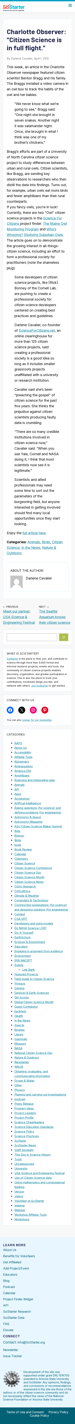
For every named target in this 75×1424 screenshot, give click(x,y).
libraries (19, 1030)
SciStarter (12, 658)
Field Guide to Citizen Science (34, 979)
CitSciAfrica (22, 891)
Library (18, 1034)
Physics (19, 1090)
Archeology (22, 798)
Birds (46, 542)
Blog (6, 1280)
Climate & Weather (26, 896)
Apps (17, 794)
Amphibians (22, 775)
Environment (22, 956)
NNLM (18, 1067)
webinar (19, 1205)
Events (18, 965)
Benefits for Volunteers (19, 1256)
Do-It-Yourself (23, 932)
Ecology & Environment (29, 942)
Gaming (19, 988)
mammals (20, 1039)
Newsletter (21, 1062)
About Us (20, 748)
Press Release (24, 1104)
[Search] (63, 637)
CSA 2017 (20, 919)
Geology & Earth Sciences (31, 993)
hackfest (20, 1011)
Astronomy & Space (27, 817)
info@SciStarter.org (31, 1342)
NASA (18, 1048)
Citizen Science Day (27, 872)
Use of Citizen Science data (33, 1178)
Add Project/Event (16, 1268)
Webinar (19, 1210)
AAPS (18, 743)
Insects (19, 1025)
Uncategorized (24, 1164)
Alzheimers (21, 761)
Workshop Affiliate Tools (30, 1215)
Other (18, 1085)
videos (18, 1196)
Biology (19, 835)
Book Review (23, 849)
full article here (34, 533)
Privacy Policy (58, 1412)
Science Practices (26, 1136)
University (21, 1168)
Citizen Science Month (29, 877)
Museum (20, 1043)
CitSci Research (25, 886)
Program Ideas (24, 1108)
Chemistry (21, 859)
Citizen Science (24, 863)
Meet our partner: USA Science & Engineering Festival (19, 617)
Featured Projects (26, 974)
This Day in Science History (32, 1154)
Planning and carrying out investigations (40, 1094)
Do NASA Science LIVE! (30, 928)
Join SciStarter (39, 685)
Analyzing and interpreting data (34, 780)
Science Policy (24, 1131)
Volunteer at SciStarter (29, 1201)
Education (21, 946)
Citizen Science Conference (33, 868)
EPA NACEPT (23, 960)
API (16, 789)
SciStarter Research (17, 1311)
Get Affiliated (12, 1262)
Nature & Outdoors (26, 1057)
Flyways (19, 983)
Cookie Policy (39, 1415)
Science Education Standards (33, 1127)
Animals (34, 542)
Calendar (20, 854)
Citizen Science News (29, 882)
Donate (8, 1330)
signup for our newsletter (37, 720)
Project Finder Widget (18, 1299)
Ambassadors (23, 766)
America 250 (22, 771)
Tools (18, 1159)
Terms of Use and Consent (25, 1412)
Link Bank (28, 969)
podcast (19, 1099)
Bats (17, 831)
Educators (10, 1274)
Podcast (9, 1286)
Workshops (21, 1219)
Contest (19, 914)
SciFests (20, 1141)
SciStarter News (25, 1145)
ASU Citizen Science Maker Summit (38, 826)
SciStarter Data (13, 1317)
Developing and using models (33, 923)
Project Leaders (25, 1113)
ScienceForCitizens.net (37, 330)
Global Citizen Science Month (33, 1002)
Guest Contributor (26, 1006)
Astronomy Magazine (28, 822)
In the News (30, 548)
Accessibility (22, 752)
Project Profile (24, 1117)
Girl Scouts (21, 997)
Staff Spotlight (23, 1150)
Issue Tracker (12, 1356)
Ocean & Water (24, 1080)
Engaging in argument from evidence (38, 951)
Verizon (19, 1191)
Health (18, 1016)
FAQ (6, 1323)
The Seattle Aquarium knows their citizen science (54, 617)
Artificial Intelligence (27, 803)
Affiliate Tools (23, 757)
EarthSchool (22, 937)
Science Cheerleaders (29, 1122)
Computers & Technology (31, 900)
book (17, 845)
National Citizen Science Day (33, 1053)
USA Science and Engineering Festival (39, 1173)
